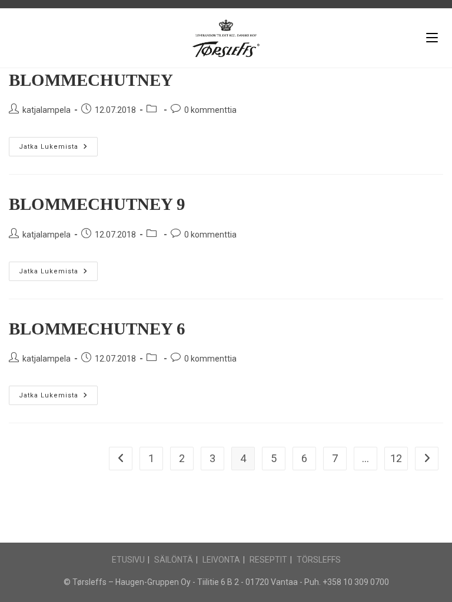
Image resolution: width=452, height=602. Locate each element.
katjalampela (46, 110)
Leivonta (221, 559)
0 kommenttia (210, 110)
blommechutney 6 (97, 328)
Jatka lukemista (58, 143)
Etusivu (128, 559)
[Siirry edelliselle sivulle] (120, 458)
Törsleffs (319, 559)
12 (396, 458)
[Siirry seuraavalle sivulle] (426, 458)
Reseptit (268, 559)
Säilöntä (173, 559)
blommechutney (91, 80)
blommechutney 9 (97, 204)
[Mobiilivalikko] (432, 38)
